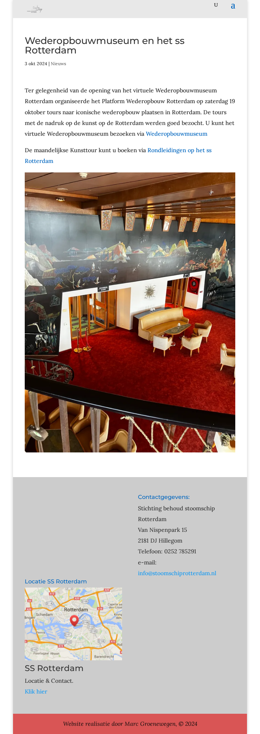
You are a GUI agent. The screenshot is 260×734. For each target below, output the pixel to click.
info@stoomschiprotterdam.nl (177, 573)
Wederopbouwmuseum (176, 133)
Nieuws (58, 63)
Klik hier (36, 691)
